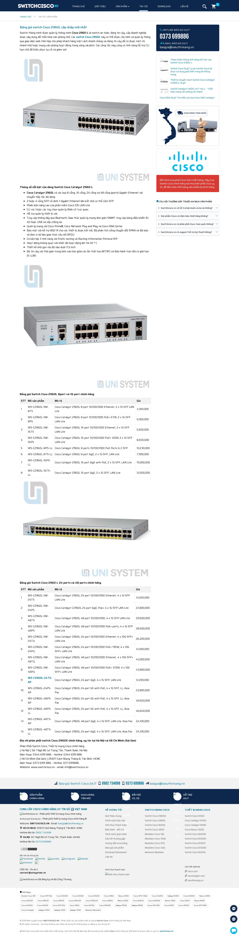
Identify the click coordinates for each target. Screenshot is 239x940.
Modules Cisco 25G (155, 843)
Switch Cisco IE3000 (195, 838)
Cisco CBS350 (154, 900)
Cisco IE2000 (27, 900)
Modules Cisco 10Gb (155, 838)
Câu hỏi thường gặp (115, 838)
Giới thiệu (100, 6)
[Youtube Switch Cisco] (54, 859)
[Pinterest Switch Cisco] (27, 862)
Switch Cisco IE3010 (195, 843)
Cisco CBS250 (75, 900)
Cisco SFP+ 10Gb (140, 896)
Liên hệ (184, 6)
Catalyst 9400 (173, 896)
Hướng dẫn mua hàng (116, 843)
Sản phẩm (122, 6)
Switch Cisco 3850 (154, 829)
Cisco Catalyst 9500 (195, 825)
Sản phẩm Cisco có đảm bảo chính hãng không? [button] (183, 216)
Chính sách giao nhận (116, 834)
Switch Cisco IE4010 (195, 852)
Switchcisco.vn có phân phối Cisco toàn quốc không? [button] (186, 224)
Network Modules (154, 852)
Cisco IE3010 (138, 900)
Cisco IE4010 (42, 905)
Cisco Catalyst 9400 (195, 820)
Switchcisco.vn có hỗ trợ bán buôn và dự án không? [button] (186, 208)
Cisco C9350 (183, 905)
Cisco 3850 (74, 905)
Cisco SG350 (157, 896)
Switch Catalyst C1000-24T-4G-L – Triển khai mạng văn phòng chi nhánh (191, 90)
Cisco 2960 (109, 896)
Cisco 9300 (169, 905)
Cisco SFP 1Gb (46, 896)
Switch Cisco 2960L (155, 820)
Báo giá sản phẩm (114, 848)
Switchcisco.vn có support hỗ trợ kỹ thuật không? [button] (185, 232)
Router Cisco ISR (28, 896)
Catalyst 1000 (44, 910)
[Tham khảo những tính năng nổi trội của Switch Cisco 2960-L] (164, 61)
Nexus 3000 (123, 896)
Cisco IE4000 (27, 905)
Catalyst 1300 (75, 910)
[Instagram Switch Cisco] (69, 859)
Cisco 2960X (58, 900)
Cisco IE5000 (105, 905)
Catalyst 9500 (121, 905)
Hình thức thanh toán (116, 825)
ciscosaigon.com (196, 876)
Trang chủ (78, 6)
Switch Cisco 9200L (155, 825)
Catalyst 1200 (59, 910)
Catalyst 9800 (137, 905)
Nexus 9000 (199, 900)
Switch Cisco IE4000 (195, 848)
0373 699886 (43, 841)
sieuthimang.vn (195, 880)
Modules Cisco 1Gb (154, 834)
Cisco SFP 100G (200, 905)
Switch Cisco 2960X (155, 816)
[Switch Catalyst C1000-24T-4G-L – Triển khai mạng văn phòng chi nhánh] (164, 90)
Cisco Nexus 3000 (194, 829)
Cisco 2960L (107, 900)
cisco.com (192, 871)
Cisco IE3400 (93, 896)
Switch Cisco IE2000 (195, 834)
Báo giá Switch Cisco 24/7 (77, 783)
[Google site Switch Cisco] (38, 862)
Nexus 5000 (123, 900)
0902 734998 (43, 832)
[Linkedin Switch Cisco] (84, 859)
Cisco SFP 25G (59, 905)
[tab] (187, 208)
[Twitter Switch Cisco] (41, 859)
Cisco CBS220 (92, 900)
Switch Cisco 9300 (194, 816)
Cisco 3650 (185, 900)
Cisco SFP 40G (153, 905)
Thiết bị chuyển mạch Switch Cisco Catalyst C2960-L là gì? (192, 81)
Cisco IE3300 (78, 896)
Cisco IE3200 (62, 896)
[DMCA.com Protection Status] (28, 849)
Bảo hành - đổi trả (114, 829)
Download (164, 6)
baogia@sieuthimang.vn (167, 783)
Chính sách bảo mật (115, 820)
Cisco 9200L (89, 905)
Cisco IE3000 (189, 896)
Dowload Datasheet (116, 852)
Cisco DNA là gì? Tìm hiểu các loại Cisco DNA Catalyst (187, 98)
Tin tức (143, 6)
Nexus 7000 (170, 900)
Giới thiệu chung (113, 816)
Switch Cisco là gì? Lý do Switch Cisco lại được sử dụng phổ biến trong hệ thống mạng (191, 71)
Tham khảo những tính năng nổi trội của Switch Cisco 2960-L (190, 61)
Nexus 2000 (204, 896)
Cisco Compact (27, 910)
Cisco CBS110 (43, 900)
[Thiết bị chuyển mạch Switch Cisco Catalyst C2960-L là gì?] (164, 81)
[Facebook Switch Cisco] (27, 859)
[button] (205, 6)
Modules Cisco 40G (155, 848)
